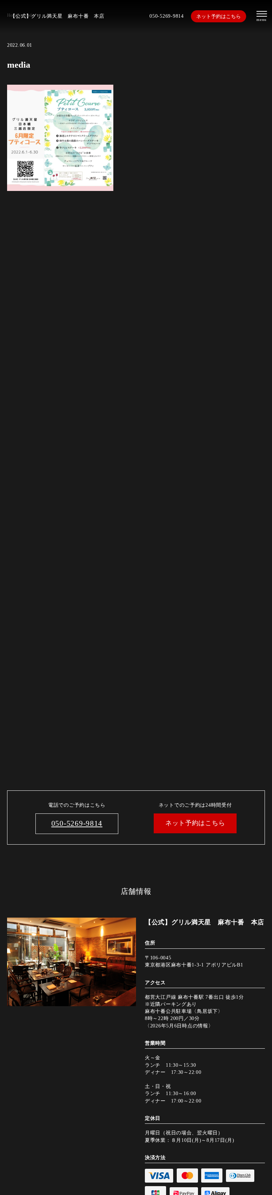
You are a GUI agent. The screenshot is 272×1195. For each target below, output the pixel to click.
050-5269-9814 (166, 16)
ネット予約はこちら (218, 16)
